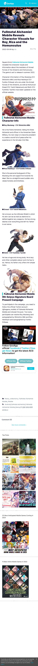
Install (30, 368)
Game (17, 407)
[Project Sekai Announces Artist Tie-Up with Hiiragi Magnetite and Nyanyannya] (10, 464)
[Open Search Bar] (26, 3)
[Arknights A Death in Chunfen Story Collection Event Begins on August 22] (10, 447)
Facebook (15, 348)
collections (14, 399)
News (7, 399)
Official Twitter (25, 361)
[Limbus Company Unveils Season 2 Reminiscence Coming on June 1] (27, 447)
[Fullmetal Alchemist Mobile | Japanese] (19, 368)
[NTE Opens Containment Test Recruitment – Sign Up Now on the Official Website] (27, 499)
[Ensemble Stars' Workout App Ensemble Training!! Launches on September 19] (27, 464)
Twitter (25, 348)
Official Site (11, 361)
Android (8, 404)
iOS (21, 407)
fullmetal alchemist (18, 404)
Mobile (10, 401)
